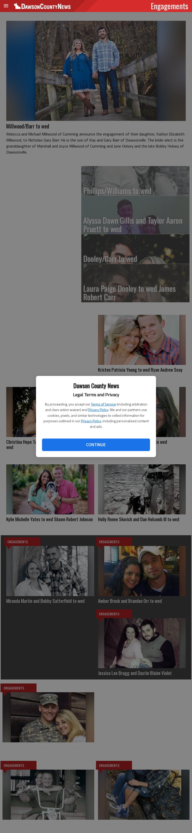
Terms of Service (103, 404)
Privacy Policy (98, 409)
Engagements (169, 6)
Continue (96, 445)
